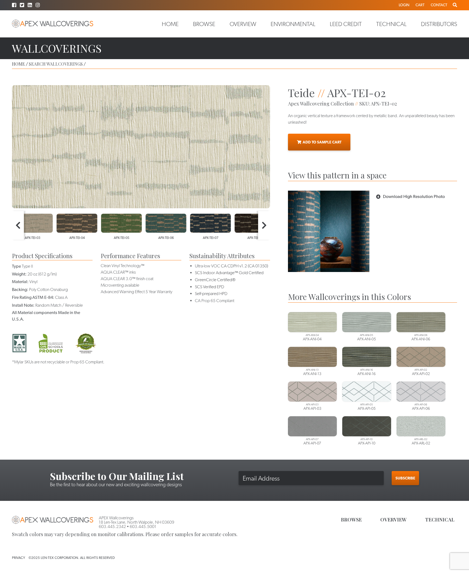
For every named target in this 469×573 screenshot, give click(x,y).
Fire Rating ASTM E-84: (33, 297)
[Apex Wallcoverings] (52, 23)
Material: (20, 281)
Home (170, 23)
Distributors (439, 23)
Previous (18, 225)
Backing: (20, 289)
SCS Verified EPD (209, 286)
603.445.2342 (112, 526)
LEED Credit (346, 23)
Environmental (293, 23)
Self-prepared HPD (211, 293)
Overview (243, 23)
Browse (204, 23)
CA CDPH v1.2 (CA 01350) (244, 265)
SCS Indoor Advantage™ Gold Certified (229, 272)
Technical (391, 23)
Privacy (18, 557)
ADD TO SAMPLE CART (322, 142)
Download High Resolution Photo (414, 196)
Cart (420, 5)
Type (16, 266)
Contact (439, 5)
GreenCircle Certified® (215, 279)
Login (404, 5)
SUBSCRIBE (405, 478)
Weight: (19, 274)
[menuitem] (170, 23)
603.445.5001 (143, 526)
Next (264, 225)
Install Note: (23, 305)
